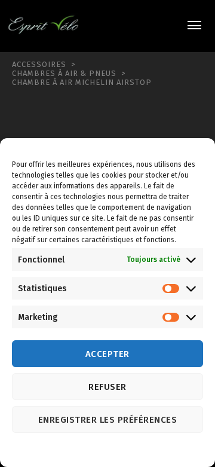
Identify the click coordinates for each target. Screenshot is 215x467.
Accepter (107, 354)
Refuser (107, 386)
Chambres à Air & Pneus (64, 73)
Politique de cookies (95, 451)
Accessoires (39, 64)
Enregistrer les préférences (107, 419)
